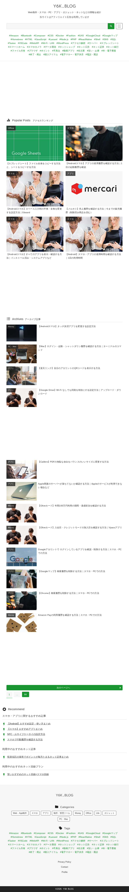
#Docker (60, 35)
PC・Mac (63, 819)
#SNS (105, 39)
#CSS (50, 35)
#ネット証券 (98, 47)
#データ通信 (50, 47)
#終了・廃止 (35, 54)
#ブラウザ (33, 51)
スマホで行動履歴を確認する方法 (25, 739)
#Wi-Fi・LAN (47, 43)
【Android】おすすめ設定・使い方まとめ (28, 723)
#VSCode (22, 43)
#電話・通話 (92, 54)
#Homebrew (17, 39)
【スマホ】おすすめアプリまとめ (25, 729)
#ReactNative (85, 39)
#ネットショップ (66, 47)
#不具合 (56, 51)
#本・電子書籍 (108, 51)
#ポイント (45, 51)
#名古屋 (81, 51)
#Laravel (53, 39)
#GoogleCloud (93, 35)
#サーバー (93, 43)
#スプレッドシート (109, 43)
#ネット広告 (83, 47)
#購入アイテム (50, 54)
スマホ (35, 813)
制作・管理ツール (62, 813)
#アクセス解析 (78, 43)
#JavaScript (40, 39)
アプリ (46, 813)
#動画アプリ (68, 51)
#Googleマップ (110, 35)
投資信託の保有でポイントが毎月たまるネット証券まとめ (38, 756)
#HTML (28, 39)
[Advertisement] (64, 92)
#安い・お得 (93, 51)
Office (88, 813)
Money (78, 813)
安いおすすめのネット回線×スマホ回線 (28, 774)
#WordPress (62, 43)
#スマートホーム (16, 47)
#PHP (73, 39)
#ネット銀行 (112, 47)
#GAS (81, 35)
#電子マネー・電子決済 (71, 54)
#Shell (97, 39)
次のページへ (63, 687)
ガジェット (109, 813)
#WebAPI (34, 43)
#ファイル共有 (18, 51)
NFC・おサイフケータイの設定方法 (26, 734)
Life (97, 813)
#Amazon (14, 35)
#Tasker (12, 43)
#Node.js (63, 39)
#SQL (113, 39)
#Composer (39, 35)
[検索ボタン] (111, 26)
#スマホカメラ (34, 47)
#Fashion (71, 35)
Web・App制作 (20, 813)
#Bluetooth (26, 35)
